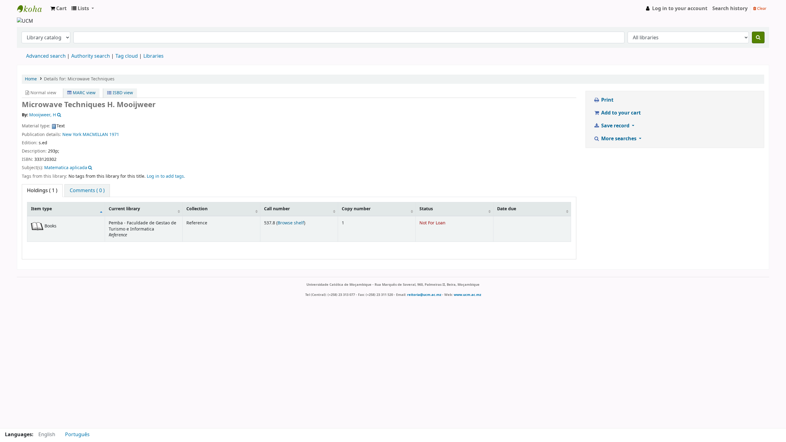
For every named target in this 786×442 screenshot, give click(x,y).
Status (426, 209)
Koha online (32, 8)
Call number (277, 209)
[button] (58, 8)
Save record (615, 126)
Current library (124, 209)
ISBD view (122, 93)
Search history (730, 8)
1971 (114, 134)
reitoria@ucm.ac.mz (424, 294)
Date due (506, 209)
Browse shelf (291, 223)
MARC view (83, 93)
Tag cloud (126, 56)
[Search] (758, 37)
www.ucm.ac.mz (467, 294)
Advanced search (46, 56)
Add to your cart (620, 113)
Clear (761, 8)
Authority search (90, 56)
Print (606, 100)
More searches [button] (619, 138)
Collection (197, 209)
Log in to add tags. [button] (166, 176)
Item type (41, 209)
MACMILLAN (95, 134)
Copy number (356, 209)
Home (31, 79)
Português (77, 434)
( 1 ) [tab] (42, 190)
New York (71, 134)
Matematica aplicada (65, 168)
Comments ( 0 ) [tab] (87, 190)
